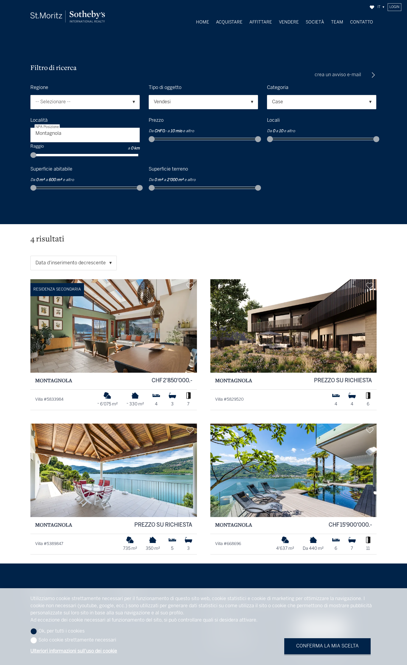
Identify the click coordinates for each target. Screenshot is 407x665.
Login (394, 7)
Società (315, 22)
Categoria (277, 87)
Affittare (260, 22)
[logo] (67, 16)
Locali (273, 120)
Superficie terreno (168, 169)
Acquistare (229, 22)
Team (337, 22)
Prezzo (156, 120)
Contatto (361, 22)
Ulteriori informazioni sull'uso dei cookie (73, 651)
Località (39, 120)
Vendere (289, 22)
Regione (39, 87)
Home (202, 22)
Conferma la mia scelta (327, 646)
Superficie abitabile (51, 169)
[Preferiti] (372, 7)
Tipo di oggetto (165, 87)
